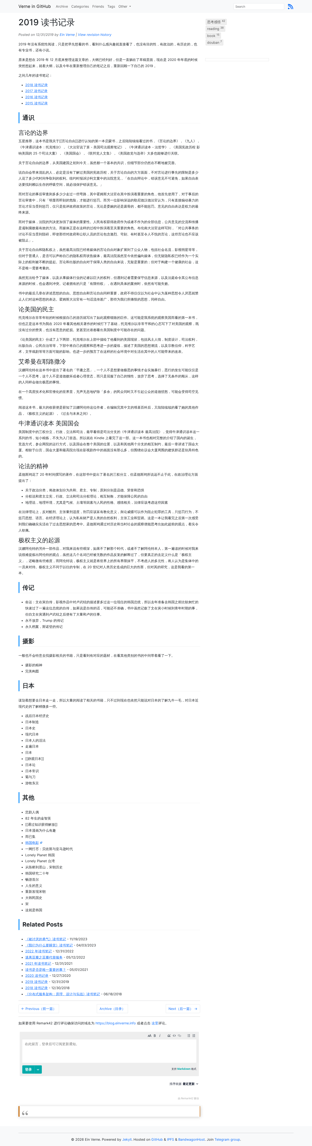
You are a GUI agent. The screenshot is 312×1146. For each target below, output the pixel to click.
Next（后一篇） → (183, 1009)
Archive (62, 6)
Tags (111, 6)
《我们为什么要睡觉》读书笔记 (49, 945)
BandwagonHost (191, 1139)
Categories (80, 6)
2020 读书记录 (36, 975)
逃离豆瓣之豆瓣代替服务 (44, 957)
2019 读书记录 (36, 982)
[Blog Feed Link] (291, 6)
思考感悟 (216, 21)
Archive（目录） (112, 1009)
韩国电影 (32, 843)
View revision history (94, 34)
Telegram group (227, 1139)
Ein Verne (67, 34)
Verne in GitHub (34, 6)
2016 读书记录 (36, 97)
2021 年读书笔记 (38, 963)
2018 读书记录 (36, 85)
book (213, 35)
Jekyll (127, 1139)
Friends (98, 6)
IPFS (170, 1139)
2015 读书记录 (36, 103)
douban (214, 42)
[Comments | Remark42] (109, 1067)
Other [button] (123, 6)
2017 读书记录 (36, 91)
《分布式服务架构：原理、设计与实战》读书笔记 (62, 994)
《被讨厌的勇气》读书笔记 (45, 939)
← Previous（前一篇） (38, 1009)
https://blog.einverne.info (116, 1023)
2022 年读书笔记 (38, 951)
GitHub (157, 1139)
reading (215, 28)
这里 (155, 1023)
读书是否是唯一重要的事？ (45, 969)
